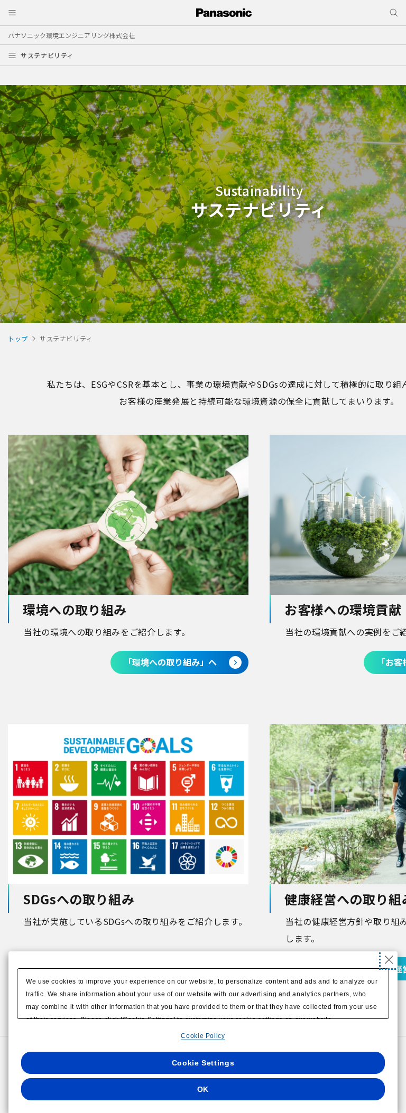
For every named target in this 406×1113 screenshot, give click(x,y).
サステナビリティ (47, 55)
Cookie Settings (203, 1063)
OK (203, 1089)
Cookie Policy (203, 1036)
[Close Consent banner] (389, 959)
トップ (18, 338)
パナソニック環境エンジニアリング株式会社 (71, 35)
